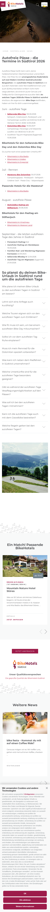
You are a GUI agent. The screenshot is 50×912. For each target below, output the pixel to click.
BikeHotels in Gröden (16, 159)
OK (25, 894)
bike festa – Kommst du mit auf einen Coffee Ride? (24, 742)
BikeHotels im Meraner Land (19, 225)
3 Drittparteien (29, 794)
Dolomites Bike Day (16, 126)
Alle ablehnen (25, 900)
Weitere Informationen (25, 906)
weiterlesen (13, 766)
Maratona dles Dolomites (18, 175)
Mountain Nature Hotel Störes (21, 590)
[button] (47, 788)
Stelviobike (12, 205)
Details (11, 616)
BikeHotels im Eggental (17, 162)
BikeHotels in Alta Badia (18, 156)
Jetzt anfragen (15, 620)
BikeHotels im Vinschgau (18, 222)
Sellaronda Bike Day (16, 114)
